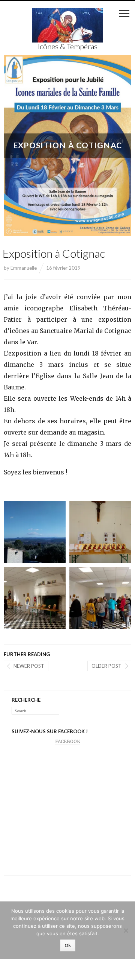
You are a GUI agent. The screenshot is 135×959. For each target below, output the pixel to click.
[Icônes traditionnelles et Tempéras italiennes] (67, 25)
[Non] (125, 930)
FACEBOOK (67, 741)
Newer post (29, 666)
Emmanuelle (23, 268)
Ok (67, 945)
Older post (107, 666)
